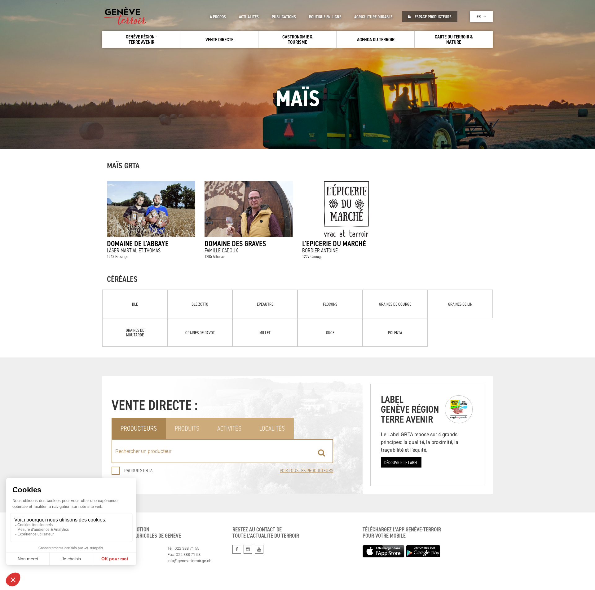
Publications (284, 17)
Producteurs (139, 428)
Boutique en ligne (325, 17)
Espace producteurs (433, 17)
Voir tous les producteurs (306, 470)
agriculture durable (373, 17)
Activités (229, 428)
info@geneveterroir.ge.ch (189, 560)
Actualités (249, 17)
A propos (218, 17)
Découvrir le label (401, 462)
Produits (187, 428)
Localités (272, 428)
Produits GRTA (138, 470)
